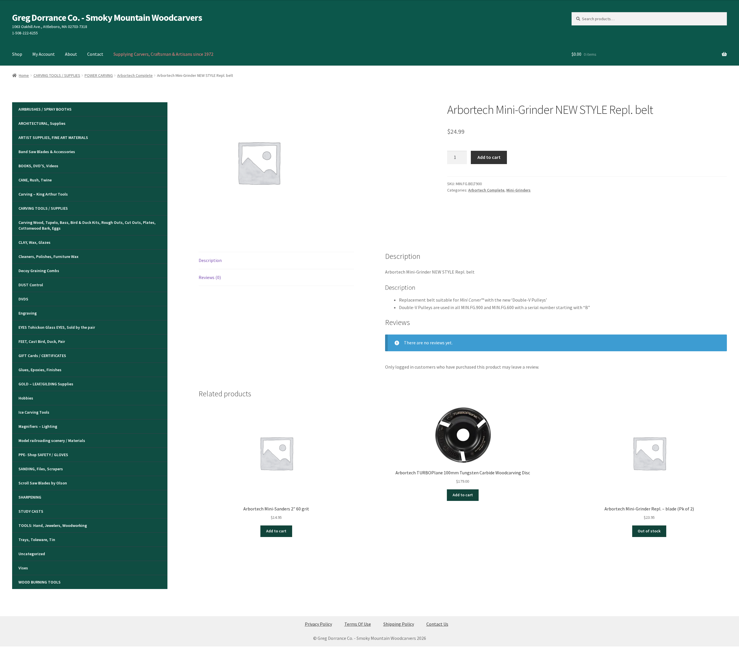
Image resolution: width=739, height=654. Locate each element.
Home (24, 75)
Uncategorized (31, 553)
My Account (43, 54)
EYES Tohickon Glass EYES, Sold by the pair (56, 327)
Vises (23, 568)
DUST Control (30, 284)
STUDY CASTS (30, 511)
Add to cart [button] (276, 531)
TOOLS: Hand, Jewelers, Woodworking (52, 525)
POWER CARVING (99, 75)
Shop (17, 54)
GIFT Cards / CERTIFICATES (42, 355)
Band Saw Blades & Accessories (46, 151)
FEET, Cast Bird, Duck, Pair (41, 341)
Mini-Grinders (518, 190)
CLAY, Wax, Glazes (34, 242)
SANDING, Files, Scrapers (40, 468)
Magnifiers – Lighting (37, 426)
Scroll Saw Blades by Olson (42, 483)
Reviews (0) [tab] (210, 277)
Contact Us (437, 624)
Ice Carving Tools (33, 412)
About (71, 54)
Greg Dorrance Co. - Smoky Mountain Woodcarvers (107, 17)
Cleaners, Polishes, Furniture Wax (48, 256)
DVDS (23, 299)
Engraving (27, 313)
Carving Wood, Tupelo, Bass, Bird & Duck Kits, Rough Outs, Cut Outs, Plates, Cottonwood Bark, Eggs (87, 225)
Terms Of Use (357, 624)
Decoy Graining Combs (38, 270)
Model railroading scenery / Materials (51, 440)
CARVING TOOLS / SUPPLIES (56, 75)
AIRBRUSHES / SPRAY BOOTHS (45, 109)
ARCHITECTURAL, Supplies (42, 123)
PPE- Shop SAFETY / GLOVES (43, 454)
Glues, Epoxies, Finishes (39, 369)
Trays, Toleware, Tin (36, 539)
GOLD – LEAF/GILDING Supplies (45, 384)
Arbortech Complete (135, 75)
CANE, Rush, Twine (35, 180)
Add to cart (489, 157)
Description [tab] (210, 260)
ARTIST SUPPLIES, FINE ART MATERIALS (53, 137)
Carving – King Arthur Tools (43, 194)
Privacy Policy (318, 624)
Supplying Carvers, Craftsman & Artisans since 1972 (163, 54)
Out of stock (649, 531)
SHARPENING (29, 497)
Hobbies (25, 398)
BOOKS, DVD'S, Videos (38, 165)
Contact (95, 54)
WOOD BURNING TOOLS (39, 582)
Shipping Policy (398, 624)
